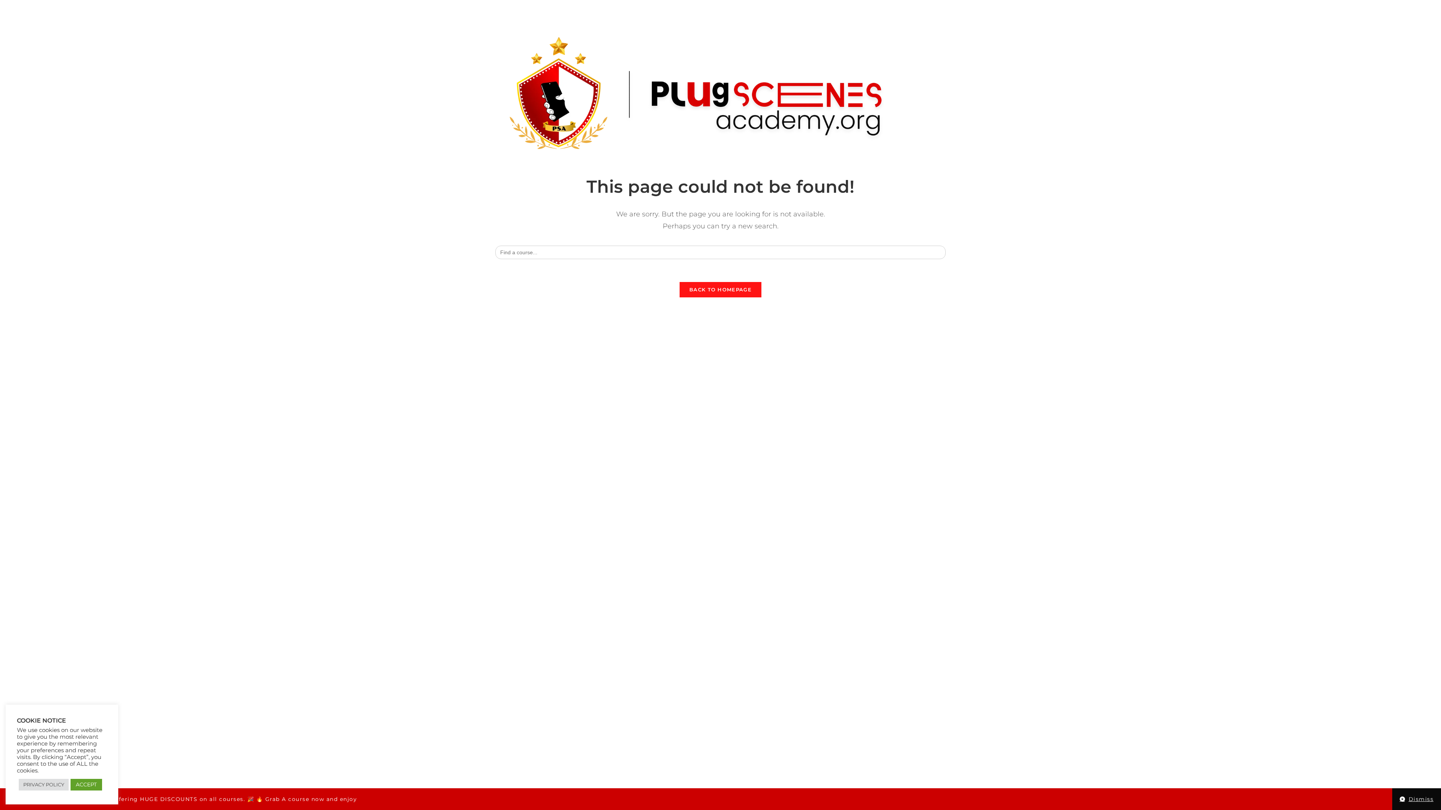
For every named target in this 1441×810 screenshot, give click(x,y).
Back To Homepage (720, 289)
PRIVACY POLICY (43, 785)
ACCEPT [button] (86, 784)
